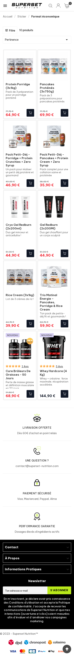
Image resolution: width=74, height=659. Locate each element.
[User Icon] (58, 5)
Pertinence (37, 39)
